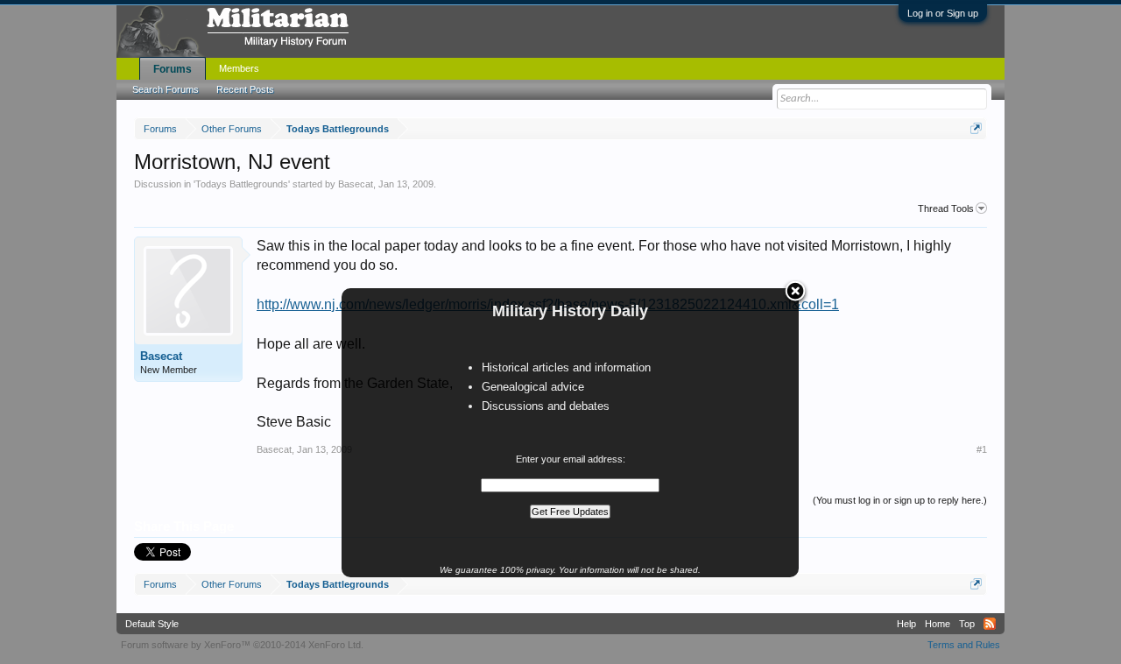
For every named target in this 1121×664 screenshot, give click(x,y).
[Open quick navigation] (976, 128)
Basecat (355, 184)
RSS (990, 624)
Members (239, 68)
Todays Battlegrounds (241, 184)
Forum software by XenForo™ (242, 644)
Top (967, 623)
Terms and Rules (963, 644)
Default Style (152, 623)
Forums (172, 69)
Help (906, 623)
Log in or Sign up (942, 13)
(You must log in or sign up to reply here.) (900, 500)
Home (937, 623)
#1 (981, 449)
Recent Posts (245, 89)
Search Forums (165, 89)
